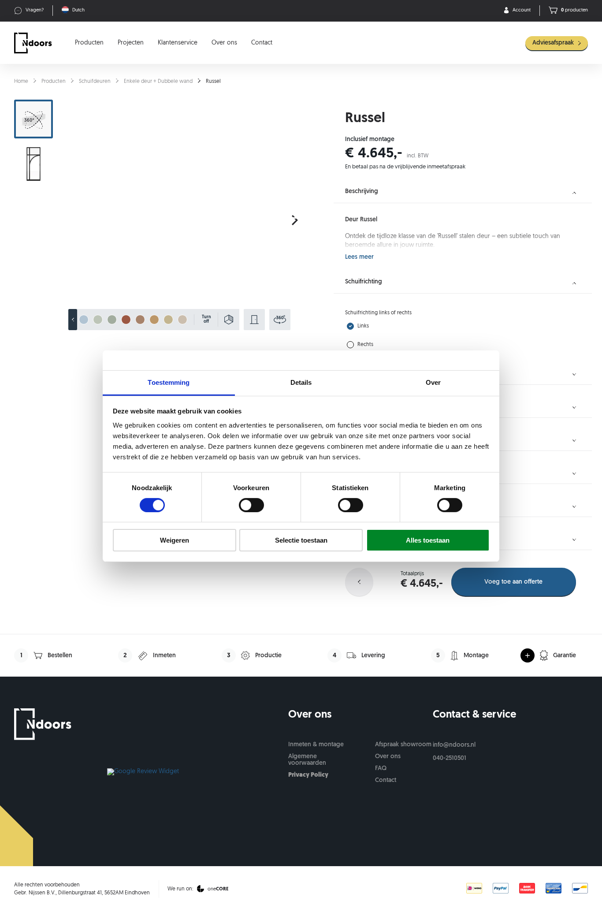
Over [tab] (433, 382)
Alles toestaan (428, 540)
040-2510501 (449, 758)
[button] (294, 220)
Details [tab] (301, 382)
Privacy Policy (308, 775)
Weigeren (174, 540)
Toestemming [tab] (169, 382)
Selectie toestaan (301, 540)
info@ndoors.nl (454, 745)
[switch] (251, 505)
